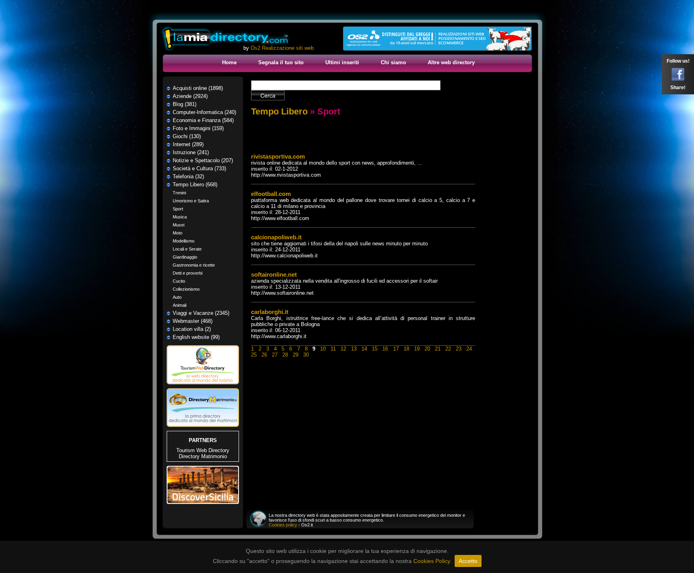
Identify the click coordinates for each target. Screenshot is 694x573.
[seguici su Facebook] (678, 79)
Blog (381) (184, 104)
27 (275, 355)
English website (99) (196, 337)
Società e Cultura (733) (199, 168)
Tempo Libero (279, 111)
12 (343, 349)
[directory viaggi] (203, 386)
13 (354, 349)
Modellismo (183, 241)
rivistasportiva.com (278, 156)
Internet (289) (188, 144)
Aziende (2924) (190, 96)
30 (306, 355)
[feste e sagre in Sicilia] (203, 502)
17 (396, 349)
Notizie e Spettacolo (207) (203, 160)
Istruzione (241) (191, 152)
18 (406, 349)
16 (385, 349)
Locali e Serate (187, 249)
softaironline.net (274, 274)
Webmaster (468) (192, 321)
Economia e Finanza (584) (203, 120)
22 (448, 349)
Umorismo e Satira (191, 200)
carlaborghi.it (269, 311)
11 (333, 349)
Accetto (468, 561)
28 (285, 355)
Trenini (179, 192)
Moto (177, 232)
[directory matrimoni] (203, 425)
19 (417, 349)
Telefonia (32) (188, 176)
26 (264, 355)
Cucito (179, 281)
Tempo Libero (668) (195, 184)
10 (323, 349)
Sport (178, 208)
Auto (177, 297)
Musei (178, 224)
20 (427, 349)
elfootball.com (271, 193)
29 (295, 355)
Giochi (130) (187, 136)
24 (469, 349)
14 (364, 349)
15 (375, 349)
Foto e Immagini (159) (198, 128)
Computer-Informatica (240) (204, 112)
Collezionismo (186, 289)
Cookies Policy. (432, 561)
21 (438, 349)
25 (254, 355)
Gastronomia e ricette (194, 265)
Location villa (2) (192, 329)
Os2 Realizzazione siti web (282, 48)
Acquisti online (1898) (198, 88)
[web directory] (225, 39)
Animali (179, 305)
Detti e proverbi (187, 273)
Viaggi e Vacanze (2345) (201, 313)
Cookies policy (283, 524)
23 (458, 349)
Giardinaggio (185, 257)
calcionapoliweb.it (276, 237)
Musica (180, 216)
